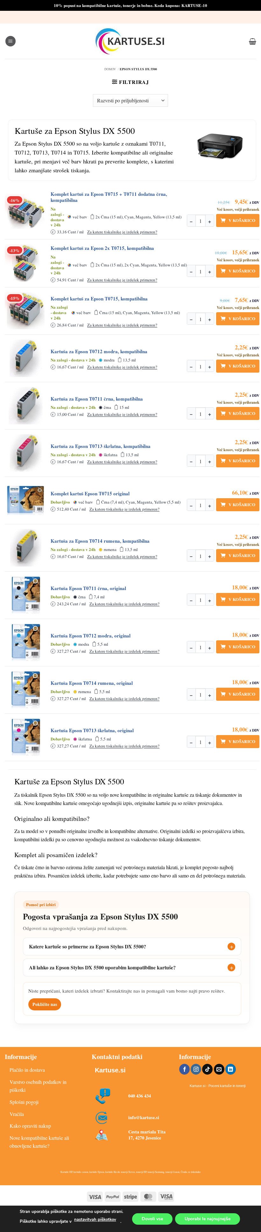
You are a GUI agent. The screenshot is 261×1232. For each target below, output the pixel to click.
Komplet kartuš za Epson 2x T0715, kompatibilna (102, 248)
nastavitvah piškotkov (95, 1219)
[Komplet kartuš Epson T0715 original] (26, 500)
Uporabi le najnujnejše (207, 1218)
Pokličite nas (44, 1004)
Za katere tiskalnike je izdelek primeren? (122, 232)
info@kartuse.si (143, 1117)
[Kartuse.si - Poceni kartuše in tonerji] (130, 41)
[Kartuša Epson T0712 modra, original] (26, 642)
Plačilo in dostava (27, 1069)
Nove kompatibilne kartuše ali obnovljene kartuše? (39, 1141)
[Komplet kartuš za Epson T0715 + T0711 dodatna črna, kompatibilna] (26, 213)
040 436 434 (139, 1095)
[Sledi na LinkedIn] (230, 1069)
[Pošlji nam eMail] (219, 1069)
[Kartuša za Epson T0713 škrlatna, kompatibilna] (26, 453)
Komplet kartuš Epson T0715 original (90, 494)
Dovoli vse (152, 1218)
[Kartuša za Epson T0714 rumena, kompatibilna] (26, 548)
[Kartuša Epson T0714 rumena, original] (26, 690)
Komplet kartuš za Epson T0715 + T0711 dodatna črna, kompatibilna (109, 197)
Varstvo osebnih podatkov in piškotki (38, 1085)
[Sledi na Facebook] (184, 1069)
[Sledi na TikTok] (207, 1069)
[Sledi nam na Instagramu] (196, 1069)
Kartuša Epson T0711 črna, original (88, 588)
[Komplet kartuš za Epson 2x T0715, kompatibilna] (26, 263)
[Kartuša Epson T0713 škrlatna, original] (26, 737)
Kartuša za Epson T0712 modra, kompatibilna (99, 351)
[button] (10, 41)
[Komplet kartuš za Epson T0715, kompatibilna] (26, 311)
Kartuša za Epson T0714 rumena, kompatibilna (100, 541)
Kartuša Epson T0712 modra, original (90, 636)
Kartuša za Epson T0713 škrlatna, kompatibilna (101, 446)
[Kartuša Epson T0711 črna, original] (26, 595)
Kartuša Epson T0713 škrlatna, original (92, 730)
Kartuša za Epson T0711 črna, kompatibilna (97, 399)
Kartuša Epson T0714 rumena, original (92, 683)
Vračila (17, 1114)
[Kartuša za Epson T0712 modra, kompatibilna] (26, 358)
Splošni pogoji (24, 1101)
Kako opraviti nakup (30, 1125)
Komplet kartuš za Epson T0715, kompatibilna (99, 299)
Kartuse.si (110, 1070)
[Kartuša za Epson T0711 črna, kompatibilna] (26, 406)
